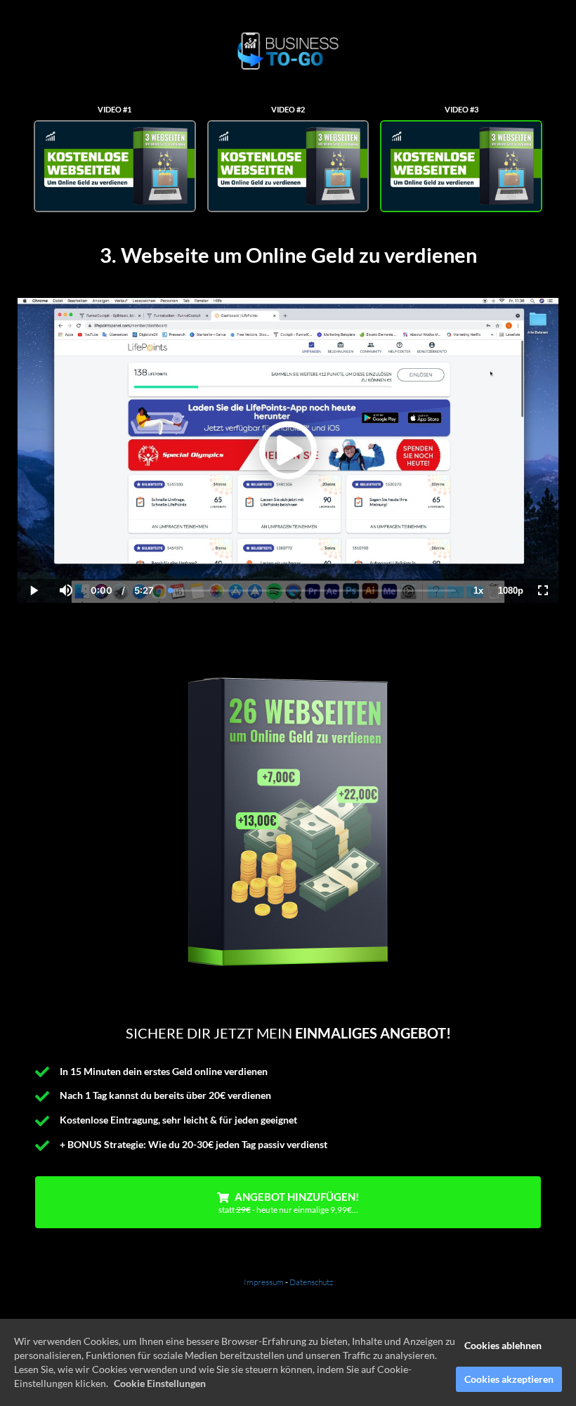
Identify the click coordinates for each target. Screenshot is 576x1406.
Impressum (264, 1282)
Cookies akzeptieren (509, 1379)
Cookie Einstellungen (160, 1383)
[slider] (65, 542)
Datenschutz (311, 1282)
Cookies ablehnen (503, 1345)
